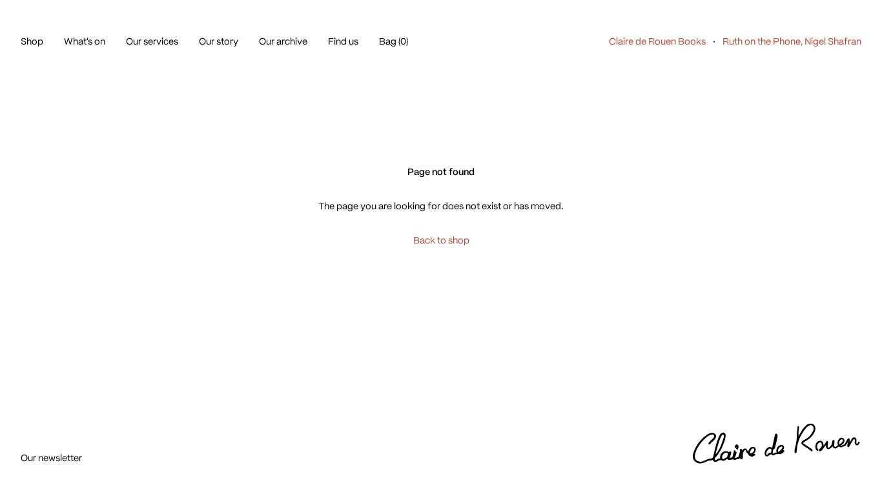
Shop (32, 41)
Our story (218, 41)
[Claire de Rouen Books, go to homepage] (777, 444)
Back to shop (441, 240)
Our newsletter (51, 458)
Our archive (283, 41)
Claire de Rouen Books (657, 41)
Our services (152, 41)
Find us (343, 41)
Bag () (393, 41)
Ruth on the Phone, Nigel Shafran (792, 41)
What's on (84, 41)
